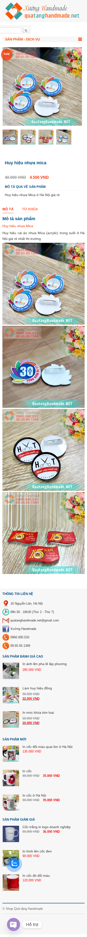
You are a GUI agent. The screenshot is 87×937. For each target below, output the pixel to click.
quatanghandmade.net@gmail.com (34, 620)
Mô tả (8, 209)
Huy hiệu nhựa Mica (17, 226)
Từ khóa (30, 209)
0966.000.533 (19, 637)
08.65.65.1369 (20, 645)
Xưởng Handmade (23, 629)
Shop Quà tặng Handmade (24, 909)
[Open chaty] (13, 924)
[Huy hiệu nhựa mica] (10, 137)
